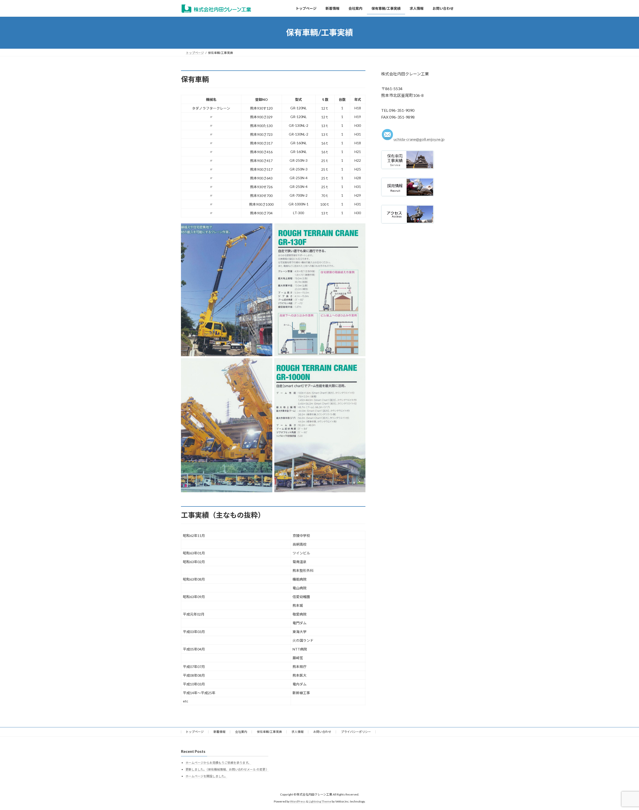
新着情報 (219, 732)
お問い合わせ (322, 732)
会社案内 (241, 732)
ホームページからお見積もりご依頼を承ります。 (218, 763)
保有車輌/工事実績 (269, 732)
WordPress (298, 801)
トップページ (195, 732)
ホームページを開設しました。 (206, 776)
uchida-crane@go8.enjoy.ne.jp (419, 139)
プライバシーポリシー (356, 732)
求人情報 (298, 732)
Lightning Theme (320, 801)
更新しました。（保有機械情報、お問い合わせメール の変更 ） (227, 769)
